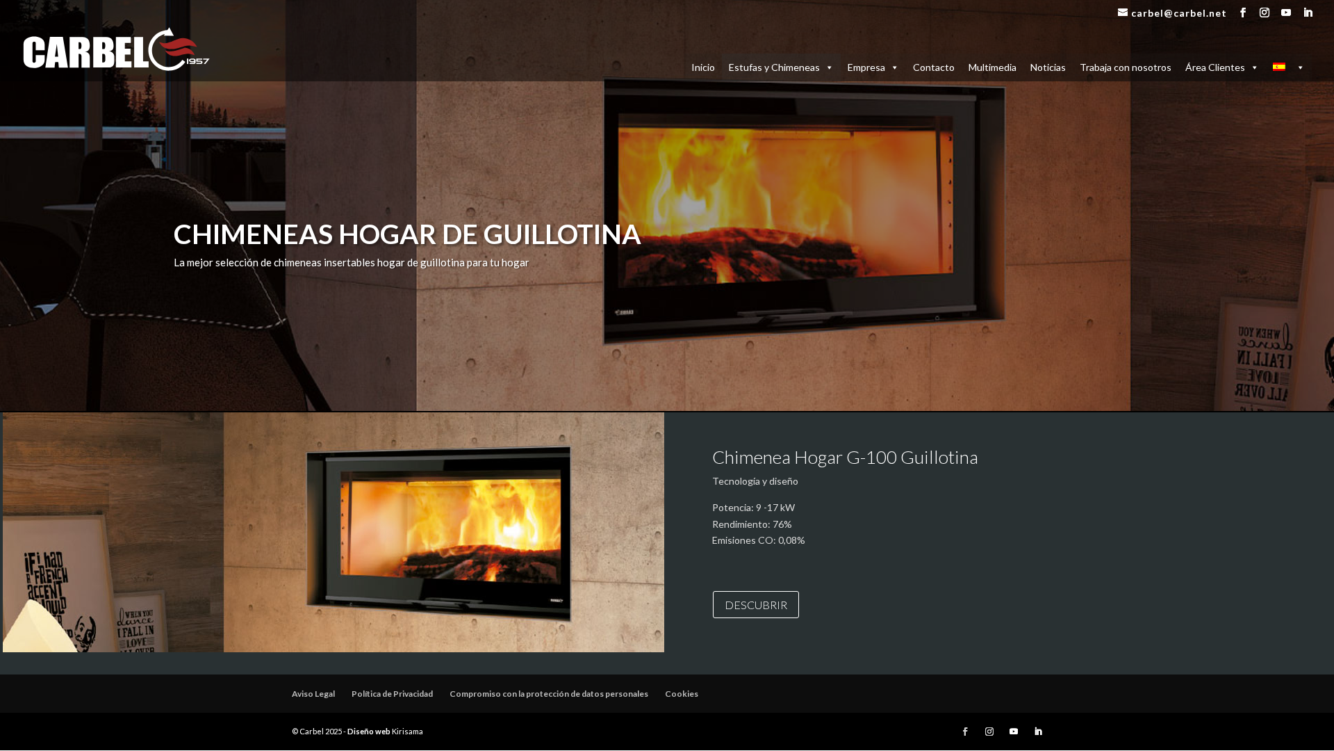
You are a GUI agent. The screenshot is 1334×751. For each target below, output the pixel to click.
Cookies (681, 693)
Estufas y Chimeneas (774, 67)
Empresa (866, 67)
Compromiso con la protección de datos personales (549, 693)
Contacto (934, 67)
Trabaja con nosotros (1125, 67)
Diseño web (368, 731)
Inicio (703, 67)
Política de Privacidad (392, 693)
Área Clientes (1215, 67)
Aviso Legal (313, 693)
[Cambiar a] (1289, 67)
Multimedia (992, 67)
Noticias (1048, 67)
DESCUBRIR (756, 604)
